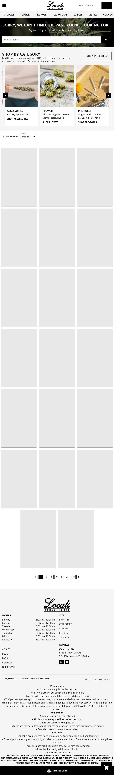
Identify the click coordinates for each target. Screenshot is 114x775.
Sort (24, 134)
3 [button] (51, 577)
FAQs (5, 658)
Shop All (9, 14)
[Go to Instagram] (61, 662)
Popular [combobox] (26, 136)
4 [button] (56, 577)
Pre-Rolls (42, 14)
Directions (8, 667)
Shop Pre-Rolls (87, 122)
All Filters (12, 136)
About (6, 649)
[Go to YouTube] (67, 662)
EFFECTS (63, 632)
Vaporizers (60, 14)
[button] (4, 5)
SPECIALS (64, 637)
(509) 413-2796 (66, 649)
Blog (5, 653)
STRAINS (63, 628)
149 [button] (73, 577)
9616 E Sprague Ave (70, 652)
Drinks (93, 14)
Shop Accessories (17, 118)
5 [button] (61, 577)
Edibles (78, 14)
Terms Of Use (104, 679)
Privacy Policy (89, 679)
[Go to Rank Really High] (57, 771)
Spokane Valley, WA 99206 (74, 655)
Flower (25, 14)
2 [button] (46, 577)
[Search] (106, 5)
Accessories (15, 111)
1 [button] (40, 577)
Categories (65, 624)
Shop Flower (50, 122)
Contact (7, 662)
